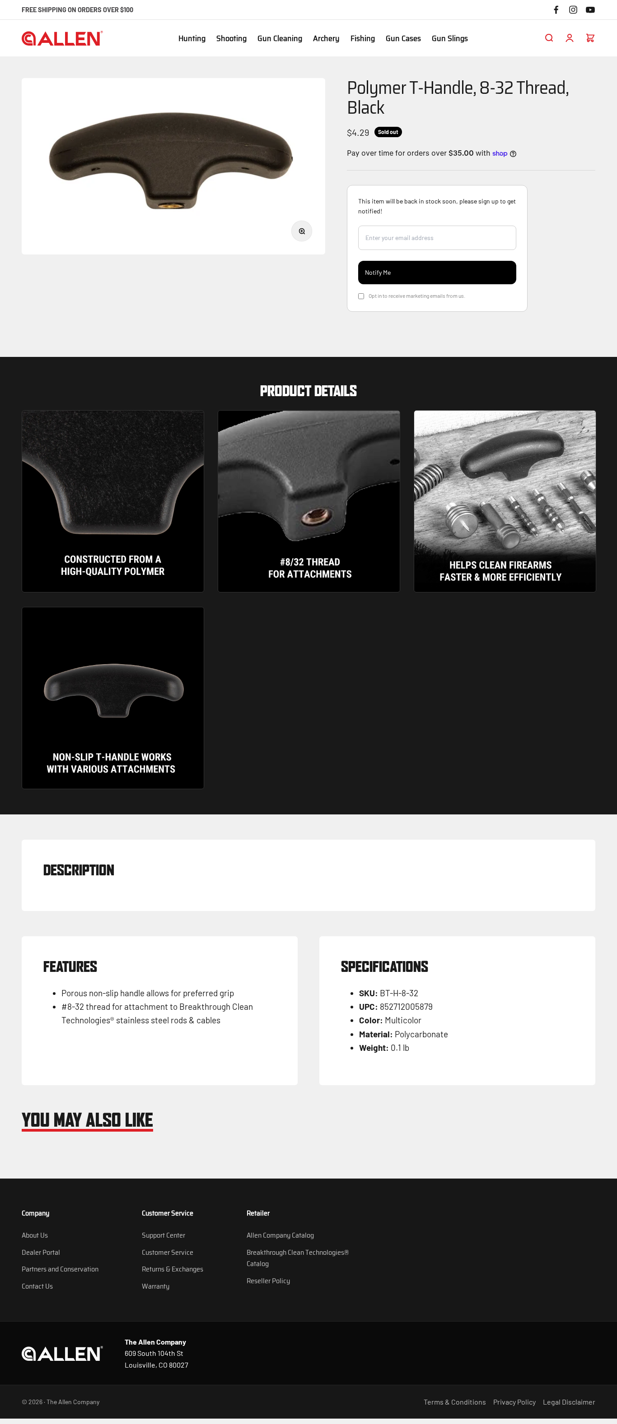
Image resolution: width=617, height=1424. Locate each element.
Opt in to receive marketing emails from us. (417, 295)
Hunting (192, 38)
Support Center (163, 1235)
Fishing (363, 38)
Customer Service (167, 1252)
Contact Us (37, 1286)
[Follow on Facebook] (556, 10)
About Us (35, 1235)
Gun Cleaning (279, 38)
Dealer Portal (41, 1252)
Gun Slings (450, 38)
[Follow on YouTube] (590, 10)
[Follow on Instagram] (573, 10)
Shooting (231, 38)
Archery (326, 38)
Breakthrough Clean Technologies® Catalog (298, 1258)
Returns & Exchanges (172, 1269)
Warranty (155, 1286)
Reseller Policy (268, 1280)
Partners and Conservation (60, 1269)
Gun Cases (403, 38)
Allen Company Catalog (280, 1235)
